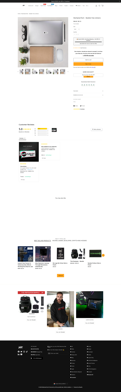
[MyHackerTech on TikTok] (27, 351)
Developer (90, 351)
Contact (73, 351)
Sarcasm (90, 371)
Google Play (39, 351)
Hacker (89, 349)
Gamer (89, 354)
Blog (72, 357)
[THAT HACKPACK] (31, 303)
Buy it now (88, 64)
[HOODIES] (60, 309)
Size (74, 26)
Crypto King (90, 357)
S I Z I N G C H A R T (77, 99)
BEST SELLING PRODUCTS (42, 240)
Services (73, 360)
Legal (72, 368)
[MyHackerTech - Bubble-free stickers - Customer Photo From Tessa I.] (54, 130)
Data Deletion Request (76, 371)
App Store (36, 354)
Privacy (73, 363)
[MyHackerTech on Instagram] (24, 351)
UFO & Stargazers (92, 368)
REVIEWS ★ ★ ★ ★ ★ (78, 95)
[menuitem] (31, 5)
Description (75, 90)
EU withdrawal (37, 358)
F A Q (74, 101)
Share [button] (23, 179)
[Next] (103, 255)
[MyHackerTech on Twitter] (21, 351)
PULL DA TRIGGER (31, 320)
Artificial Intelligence (92, 360)
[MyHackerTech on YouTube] (21, 354)
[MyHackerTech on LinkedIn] (18, 354)
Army (89, 366)
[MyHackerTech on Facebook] (18, 351)
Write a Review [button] (97, 129)
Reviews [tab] (21, 138)
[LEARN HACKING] (89, 304)
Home (19, 13)
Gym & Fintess (91, 363)
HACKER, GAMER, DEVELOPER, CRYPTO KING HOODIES (69, 240)
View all (60, 275)
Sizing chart (74, 354)
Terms (72, 366)
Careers (73, 374)
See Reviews (83, 47)
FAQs (72, 349)
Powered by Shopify (78, 387)
